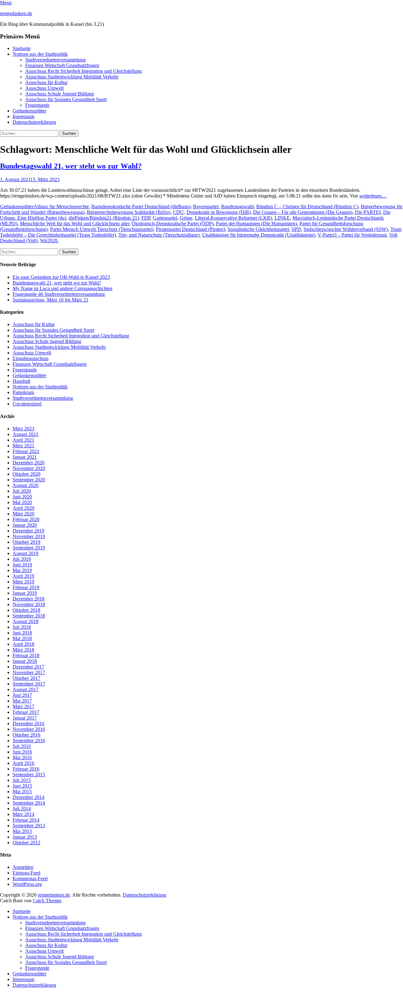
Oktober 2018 (26, 610)
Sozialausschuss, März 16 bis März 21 (50, 299)
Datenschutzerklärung (34, 122)
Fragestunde (37, 105)
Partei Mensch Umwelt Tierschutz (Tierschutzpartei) (101, 229)
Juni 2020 (22, 496)
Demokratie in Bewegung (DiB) (218, 212)
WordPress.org (27, 884)
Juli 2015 (22, 780)
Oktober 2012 (26, 842)
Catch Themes (47, 900)
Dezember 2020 (28, 462)
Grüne (186, 218)
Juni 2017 (22, 695)
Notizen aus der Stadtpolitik (40, 54)
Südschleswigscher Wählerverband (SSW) (346, 229)
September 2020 (29, 479)
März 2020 (23, 513)
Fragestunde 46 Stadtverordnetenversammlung (59, 294)
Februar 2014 (26, 820)
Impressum (23, 116)
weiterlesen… (373, 195)
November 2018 (29, 604)
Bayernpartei (206, 206)
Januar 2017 (25, 717)
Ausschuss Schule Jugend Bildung (59, 93)
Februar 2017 (26, 712)
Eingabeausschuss (30, 358)
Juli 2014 (22, 808)
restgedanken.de (16, 13)
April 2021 (23, 440)
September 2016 (29, 740)
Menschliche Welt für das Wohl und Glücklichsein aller (74, 223)
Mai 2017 (22, 700)
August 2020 (25, 485)
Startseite (22, 48)
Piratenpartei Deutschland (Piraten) (190, 229)
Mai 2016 (22, 757)
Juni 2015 (22, 786)
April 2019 (23, 576)
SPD (296, 229)
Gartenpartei (165, 218)
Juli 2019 (22, 559)
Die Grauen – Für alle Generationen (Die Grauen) (302, 212)
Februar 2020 (26, 519)
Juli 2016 (22, 746)
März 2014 (23, 814)
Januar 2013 (25, 837)
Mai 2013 (22, 831)
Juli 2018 (22, 627)
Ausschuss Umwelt (44, 88)
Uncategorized (27, 403)
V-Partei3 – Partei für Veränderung (352, 235)
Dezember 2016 (28, 723)
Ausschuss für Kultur (46, 82)
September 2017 (29, 683)
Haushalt (21, 381)
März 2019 (23, 581)
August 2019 (25, 553)
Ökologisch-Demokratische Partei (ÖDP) (172, 223)
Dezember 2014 (28, 797)
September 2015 (29, 774)
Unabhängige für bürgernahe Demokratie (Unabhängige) (258, 235)
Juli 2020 (22, 491)
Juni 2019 (22, 564)
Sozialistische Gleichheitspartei (258, 229)
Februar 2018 (26, 655)
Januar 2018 (25, 661)
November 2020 (29, 468)
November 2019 (29, 536)
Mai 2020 (22, 502)
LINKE (282, 218)
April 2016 (23, 763)
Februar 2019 (26, 587)
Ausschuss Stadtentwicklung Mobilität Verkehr (71, 76)
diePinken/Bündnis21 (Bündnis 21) (104, 218)
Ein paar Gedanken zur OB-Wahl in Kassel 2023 (61, 277)
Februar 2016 (26, 769)
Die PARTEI (368, 212)
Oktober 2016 (26, 735)
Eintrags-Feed (26, 872)
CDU (178, 212)
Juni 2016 (22, 752)
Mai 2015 (22, 791)
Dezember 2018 (28, 598)
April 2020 (23, 508)
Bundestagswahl (237, 206)
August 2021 (25, 434)
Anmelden (23, 867)
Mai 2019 (22, 570)
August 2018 (25, 621)
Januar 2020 (25, 525)
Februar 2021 (26, 451)
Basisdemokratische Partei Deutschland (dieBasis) (140, 206)
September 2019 (29, 547)
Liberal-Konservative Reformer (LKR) (233, 218)
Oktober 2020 (26, 474)
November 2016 (29, 729)
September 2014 (29, 803)
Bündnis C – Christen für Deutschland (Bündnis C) (307, 206)
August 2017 (25, 689)
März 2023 (23, 428)
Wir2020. (49, 240)
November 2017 (29, 672)
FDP (145, 218)
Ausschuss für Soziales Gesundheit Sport (66, 99)
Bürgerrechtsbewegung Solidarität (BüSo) (128, 212)
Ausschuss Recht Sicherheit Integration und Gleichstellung (83, 71)
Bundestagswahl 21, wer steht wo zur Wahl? (71, 166)
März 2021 (23, 445)
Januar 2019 (25, 593)
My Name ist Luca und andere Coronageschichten (62, 288)
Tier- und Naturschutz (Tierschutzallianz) (159, 235)
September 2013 (29, 825)
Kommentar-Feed (30, 878)
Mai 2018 (22, 638)
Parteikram (23, 392)
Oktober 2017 (26, 678)
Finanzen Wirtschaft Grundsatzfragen (62, 65)
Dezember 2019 (28, 530)
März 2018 (23, 649)
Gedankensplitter (29, 110)
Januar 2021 (25, 457)
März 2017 (23, 706)
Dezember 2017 (28, 666)
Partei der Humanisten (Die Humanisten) (256, 223)
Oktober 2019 (26, 542)
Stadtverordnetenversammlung (55, 59)
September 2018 (29, 615)
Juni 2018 (22, 632)
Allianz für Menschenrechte (61, 206)
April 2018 (23, 644)
